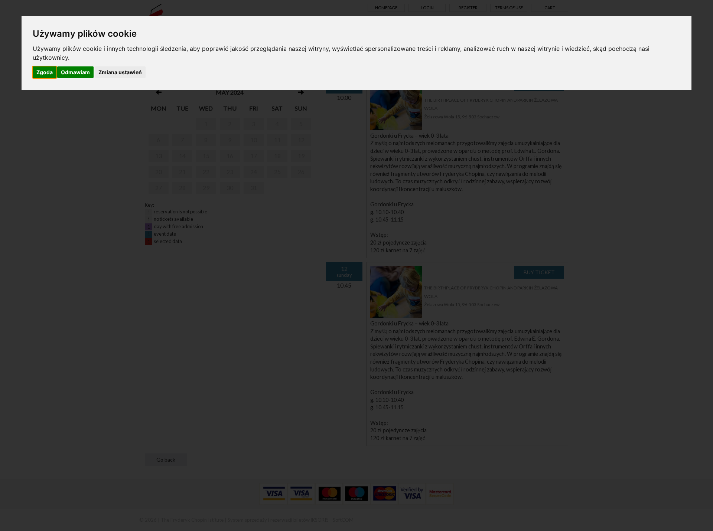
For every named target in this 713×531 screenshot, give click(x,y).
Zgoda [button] (44, 72)
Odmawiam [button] (75, 72)
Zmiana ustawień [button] (120, 72)
